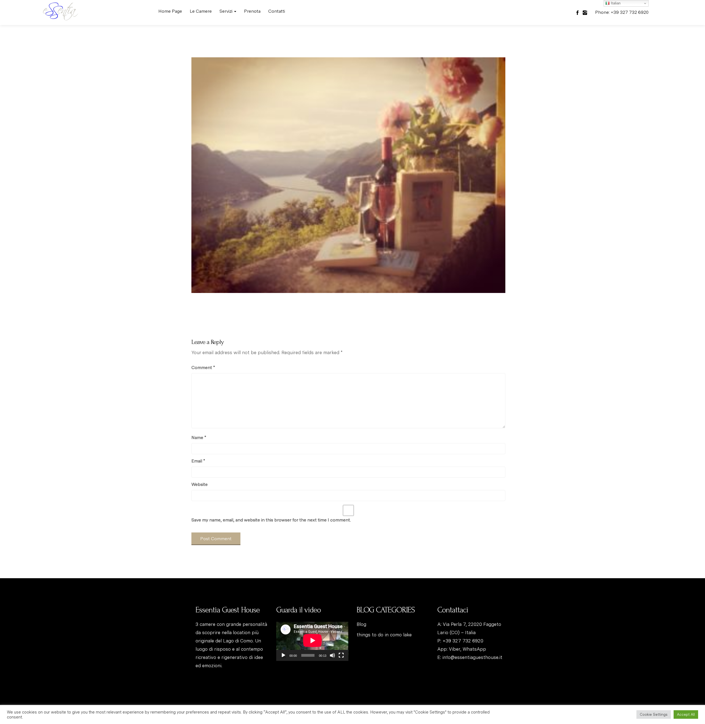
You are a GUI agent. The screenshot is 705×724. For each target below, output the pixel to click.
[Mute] (332, 655)
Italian (615, 3)
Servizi (226, 11)
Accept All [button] (686, 714)
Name (198, 437)
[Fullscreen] (341, 655)
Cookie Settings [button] (654, 714)
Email (198, 461)
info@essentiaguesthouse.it (472, 657)
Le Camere (201, 11)
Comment (203, 367)
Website (199, 484)
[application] (312, 640)
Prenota (252, 11)
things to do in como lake (384, 634)
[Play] (283, 655)
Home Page (170, 11)
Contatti (276, 11)
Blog (361, 624)
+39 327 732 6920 (463, 641)
